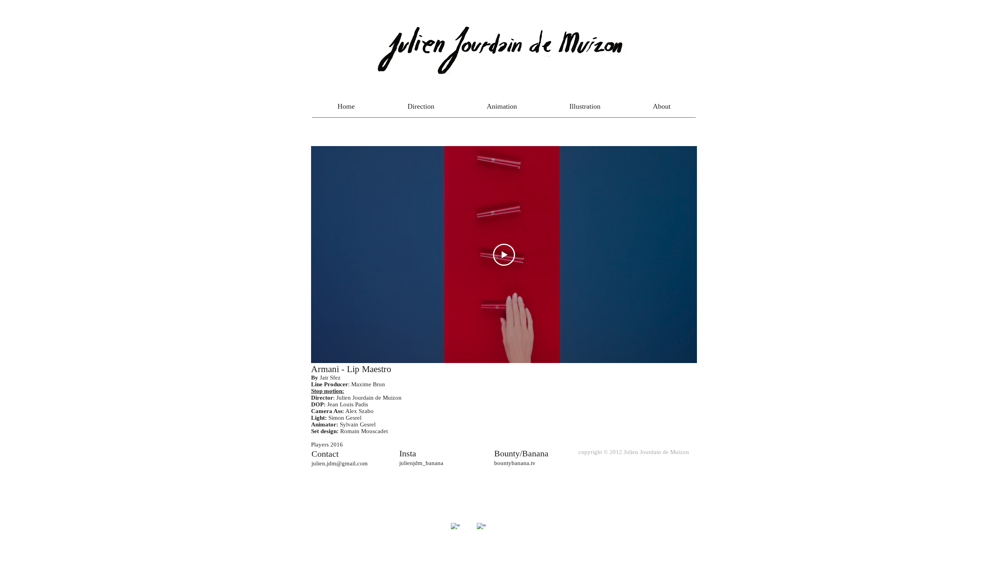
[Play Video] (504, 255)
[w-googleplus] (455, 527)
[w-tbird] (468, 521)
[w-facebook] (481, 527)
